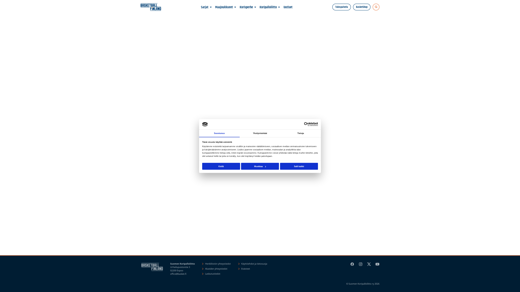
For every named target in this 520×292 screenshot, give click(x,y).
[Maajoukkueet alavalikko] (235, 7)
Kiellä (221, 166)
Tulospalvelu (341, 7)
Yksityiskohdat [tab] (260, 133)
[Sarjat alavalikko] (210, 7)
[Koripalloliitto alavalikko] (279, 7)
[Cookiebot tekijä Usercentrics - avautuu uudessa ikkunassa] (306, 124)
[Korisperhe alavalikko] (255, 7)
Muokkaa (258, 166)
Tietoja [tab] (300, 133)
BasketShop (362, 7)
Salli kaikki (299, 166)
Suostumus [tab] (219, 133)
